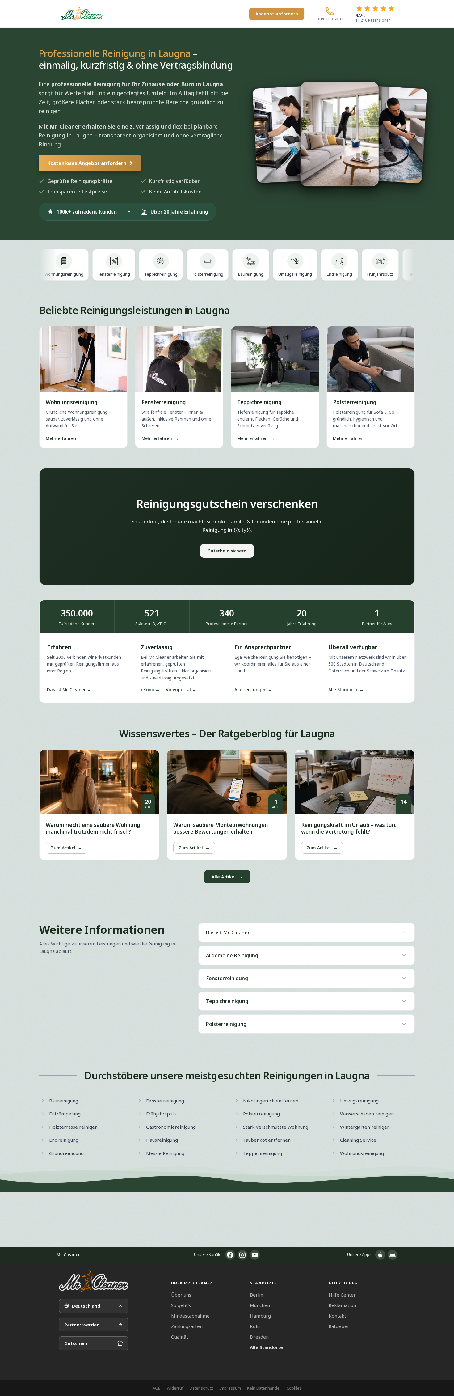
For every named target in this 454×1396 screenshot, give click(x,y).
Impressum (230, 1388)
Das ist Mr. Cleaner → (69, 689)
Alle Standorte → (346, 689)
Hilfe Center (342, 1295)
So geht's (181, 1305)
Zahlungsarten (187, 1326)
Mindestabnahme (190, 1316)
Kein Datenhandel (263, 1388)
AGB (157, 1388)
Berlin (256, 1295)
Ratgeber (339, 1326)
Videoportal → (181, 689)
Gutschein (75, 1343)
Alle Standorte (266, 1347)
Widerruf (175, 1388)
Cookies (294, 1388)
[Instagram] (242, 1255)
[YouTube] (255, 1255)
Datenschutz (201, 1388)
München (260, 1305)
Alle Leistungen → (253, 689)
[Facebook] (230, 1255)
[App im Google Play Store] (392, 1255)
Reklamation (342, 1305)
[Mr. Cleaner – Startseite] (93, 1281)
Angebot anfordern (276, 14)
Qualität (179, 1337)
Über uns (181, 1295)
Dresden (259, 1337)
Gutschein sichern (227, 551)
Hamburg (260, 1316)
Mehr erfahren (64, 438)
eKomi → (150, 689)
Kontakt (337, 1316)
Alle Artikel (227, 877)
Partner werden (81, 1325)
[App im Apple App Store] (380, 1255)
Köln (255, 1326)
